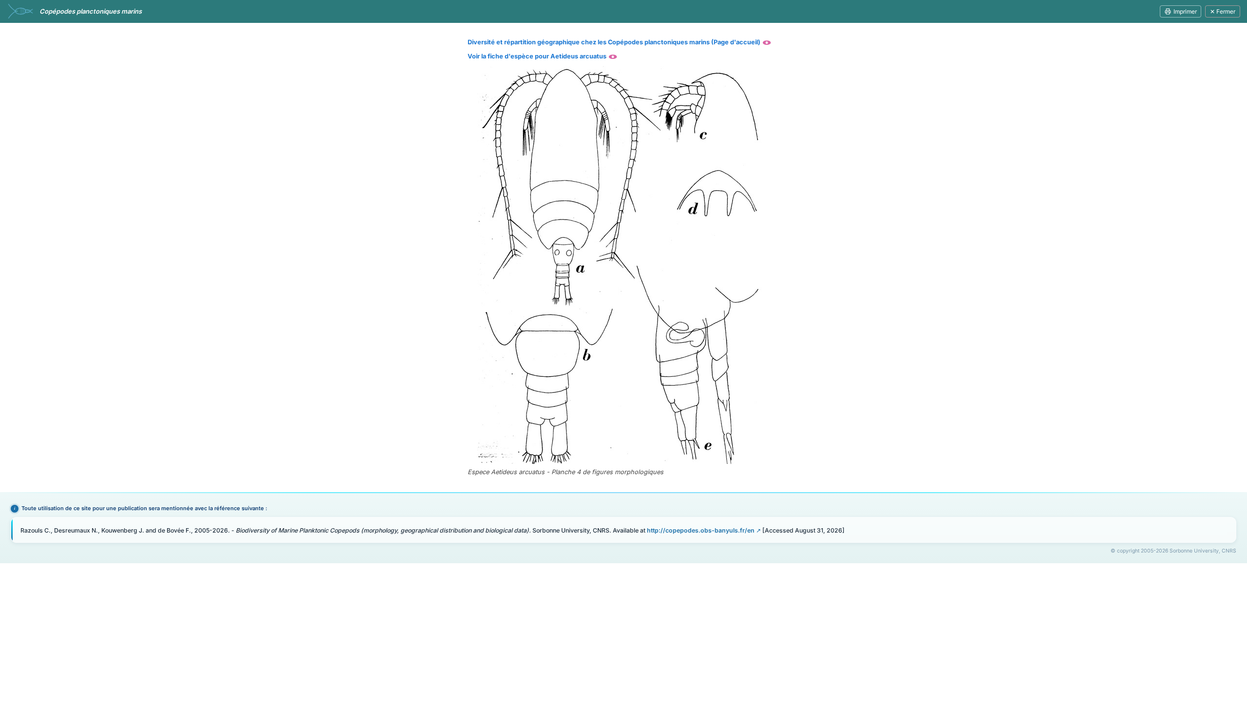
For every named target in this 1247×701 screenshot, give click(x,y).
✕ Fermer (1222, 11)
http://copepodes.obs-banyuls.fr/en (701, 530)
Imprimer (1185, 11)
